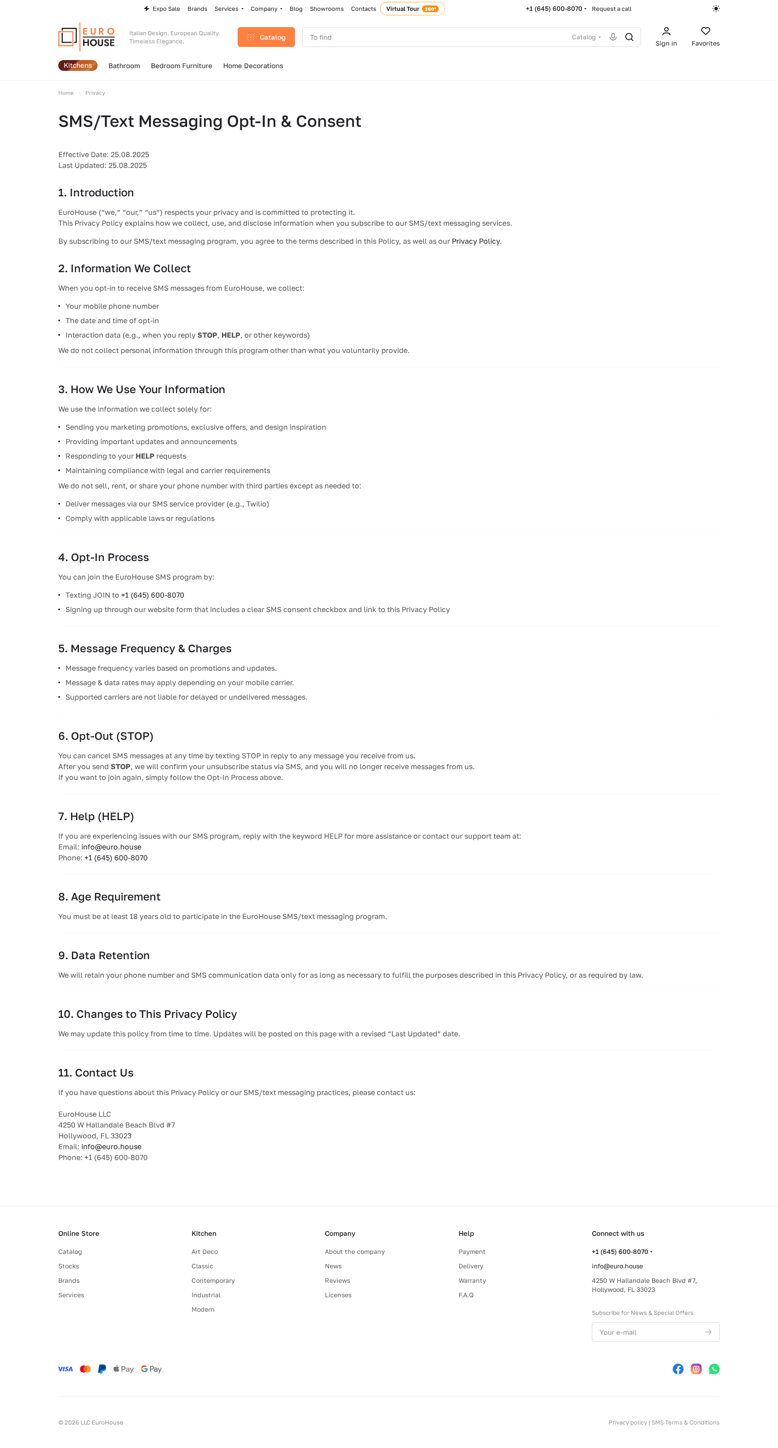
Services (71, 1295)
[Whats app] (714, 1369)
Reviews (337, 1280)
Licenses (338, 1295)
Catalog (70, 1251)
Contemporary (213, 1280)
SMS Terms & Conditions (685, 1422)
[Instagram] (696, 1369)
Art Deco (205, 1251)
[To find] (629, 37)
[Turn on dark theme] (716, 8)
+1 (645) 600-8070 (554, 8)
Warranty (472, 1280)
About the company (355, 1251)
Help (466, 1233)
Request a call (612, 8)
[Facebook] (678, 1369)
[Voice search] (613, 37)
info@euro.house (111, 846)
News (333, 1266)
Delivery (471, 1266)
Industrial (206, 1295)
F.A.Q (466, 1295)
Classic (202, 1266)
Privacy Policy (476, 241)
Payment (472, 1251)
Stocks (68, 1266)
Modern (203, 1309)
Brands (69, 1280)
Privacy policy (628, 1422)
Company (340, 1233)
